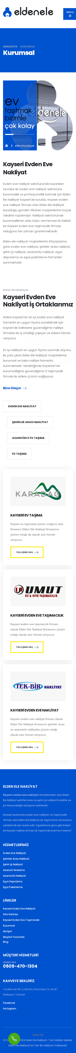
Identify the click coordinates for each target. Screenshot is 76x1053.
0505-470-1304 (20, 966)
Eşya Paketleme (13, 887)
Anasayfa (10, 46)
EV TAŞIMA (19, 454)
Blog (5, 942)
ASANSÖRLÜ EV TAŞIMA (28, 438)
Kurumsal (9, 925)
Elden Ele (38, 1035)
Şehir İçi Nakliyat (13, 864)
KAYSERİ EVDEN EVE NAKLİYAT (34, 710)
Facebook (9, 1003)
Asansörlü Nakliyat (14, 875)
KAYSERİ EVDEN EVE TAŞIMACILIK (37, 615)
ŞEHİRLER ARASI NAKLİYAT (30, 422)
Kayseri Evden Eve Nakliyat (19, 908)
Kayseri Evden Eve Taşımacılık (21, 920)
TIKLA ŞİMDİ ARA (24, 552)
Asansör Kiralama (14, 870)
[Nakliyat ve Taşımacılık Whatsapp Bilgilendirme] (14, 1039)
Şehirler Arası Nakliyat (16, 858)
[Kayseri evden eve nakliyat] (38, 689)
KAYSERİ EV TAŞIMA (26, 515)
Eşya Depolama (12, 881)
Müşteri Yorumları (14, 937)
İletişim (7, 931)
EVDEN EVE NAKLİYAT (22, 406)
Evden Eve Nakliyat (14, 853)
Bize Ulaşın (12, 388)
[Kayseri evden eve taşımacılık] (38, 494)
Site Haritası (10, 914)
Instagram (9, 1008)
